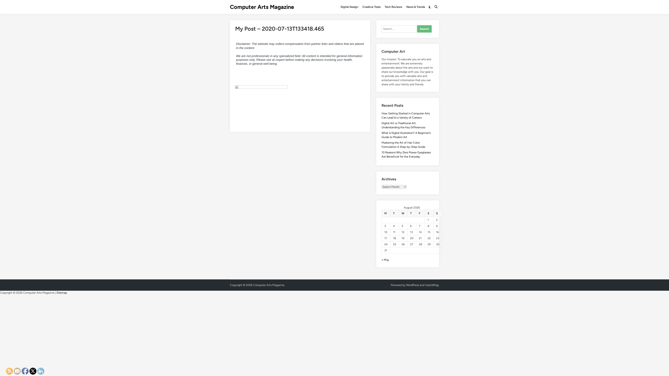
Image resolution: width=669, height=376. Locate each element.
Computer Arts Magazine (262, 7)
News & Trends (415, 7)
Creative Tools (371, 7)
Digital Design (349, 7)
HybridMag (432, 285)
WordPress (412, 285)
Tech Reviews (393, 7)
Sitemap (61, 292)
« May (385, 259)
